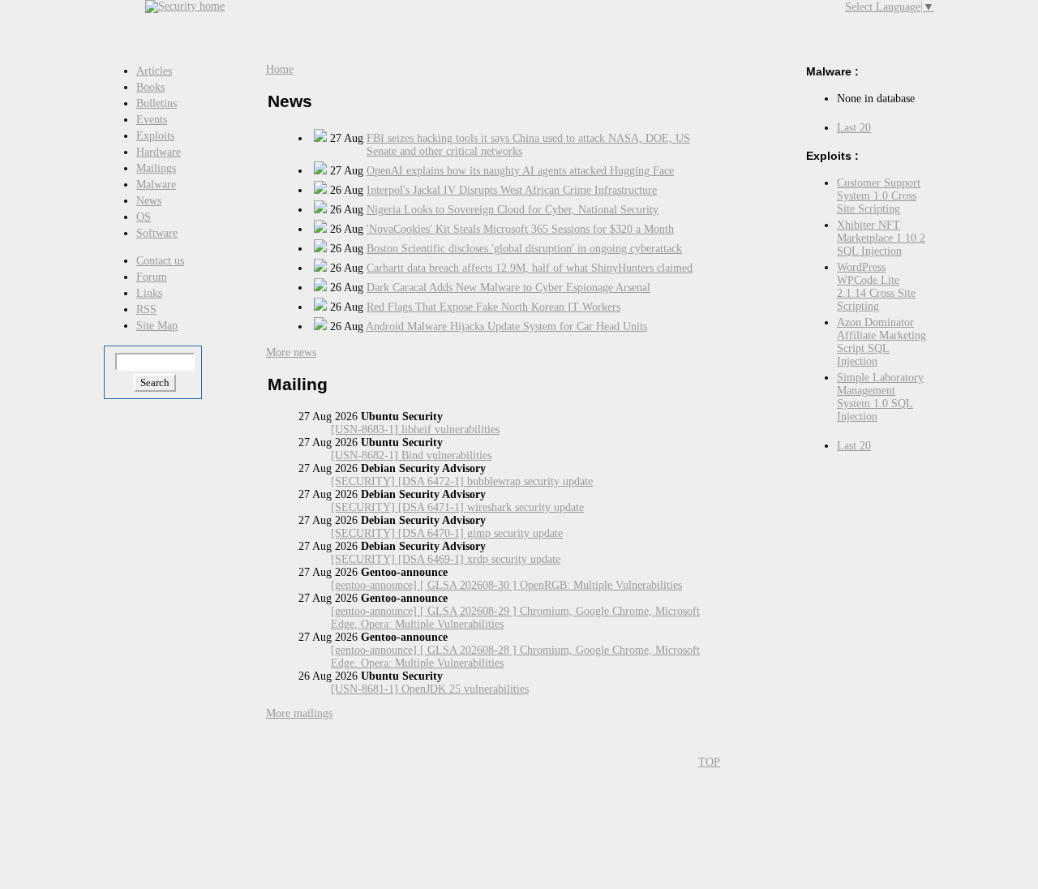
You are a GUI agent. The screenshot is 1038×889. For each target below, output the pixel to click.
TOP (709, 762)
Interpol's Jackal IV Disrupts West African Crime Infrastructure (512, 190)
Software (157, 233)
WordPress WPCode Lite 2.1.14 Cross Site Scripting (876, 286)
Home (280, 69)
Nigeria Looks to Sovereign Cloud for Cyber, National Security (512, 210)
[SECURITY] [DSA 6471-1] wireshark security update (457, 507)
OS (143, 217)
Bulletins (156, 103)
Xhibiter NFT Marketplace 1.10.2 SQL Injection (881, 238)
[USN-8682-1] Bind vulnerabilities (411, 455)
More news (291, 352)
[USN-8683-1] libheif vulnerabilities (415, 429)
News (148, 201)
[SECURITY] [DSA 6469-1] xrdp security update (445, 559)
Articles (154, 71)
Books (150, 87)
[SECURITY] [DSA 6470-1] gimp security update (447, 533)
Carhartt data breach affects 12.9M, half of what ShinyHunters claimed (530, 268)
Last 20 (854, 128)
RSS (146, 309)
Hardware (158, 152)
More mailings (299, 713)
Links (149, 293)
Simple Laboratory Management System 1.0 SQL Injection (880, 397)
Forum (151, 277)
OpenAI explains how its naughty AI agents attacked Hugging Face (520, 171)
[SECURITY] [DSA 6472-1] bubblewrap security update (462, 481)
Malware (156, 184)
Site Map (157, 326)
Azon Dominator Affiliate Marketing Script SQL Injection (881, 341)
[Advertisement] (555, 24)
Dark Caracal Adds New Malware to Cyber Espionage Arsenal (508, 287)
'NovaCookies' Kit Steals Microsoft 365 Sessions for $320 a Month (520, 229)
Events (151, 120)
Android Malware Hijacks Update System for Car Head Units (506, 326)
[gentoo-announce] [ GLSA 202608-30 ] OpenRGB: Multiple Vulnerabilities (506, 585)
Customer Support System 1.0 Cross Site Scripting (878, 196)
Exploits (155, 136)
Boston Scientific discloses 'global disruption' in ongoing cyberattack (524, 249)
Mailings (156, 168)
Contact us (160, 261)
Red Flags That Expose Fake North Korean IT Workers (493, 307)
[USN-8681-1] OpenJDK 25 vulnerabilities (430, 689)
